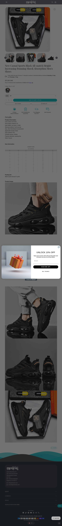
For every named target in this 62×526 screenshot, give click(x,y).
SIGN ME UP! (40, 267)
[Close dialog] (59, 247)
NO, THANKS (40, 271)
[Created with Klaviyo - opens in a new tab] (31, 280)
